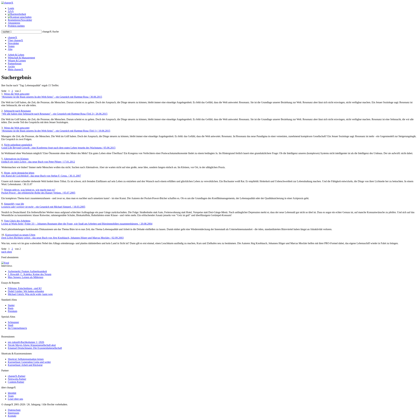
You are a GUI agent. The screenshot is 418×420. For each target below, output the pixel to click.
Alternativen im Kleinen (38, 160)
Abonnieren (14, 23)
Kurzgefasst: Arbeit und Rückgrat (25, 365)
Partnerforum (14, 63)
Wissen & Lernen (17, 60)
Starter (11, 305)
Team (11, 396)
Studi (10, 325)
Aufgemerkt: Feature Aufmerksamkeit (27, 271)
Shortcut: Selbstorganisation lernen (26, 359)
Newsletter (13, 43)
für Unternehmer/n (17, 328)
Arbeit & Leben (16, 54)
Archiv (11, 66)
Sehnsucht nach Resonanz (54, 112)
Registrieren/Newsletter (20, 20)
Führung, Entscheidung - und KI (24, 288)
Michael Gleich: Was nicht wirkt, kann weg (30, 294)
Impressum (13, 413)
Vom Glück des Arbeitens (76, 222)
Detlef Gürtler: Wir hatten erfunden (26, 291)
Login (11, 8)
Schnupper (13, 322)
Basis (10, 308)
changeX (12, 37)
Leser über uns (15, 398)
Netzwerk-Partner (17, 379)
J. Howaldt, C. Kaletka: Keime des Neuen (29, 274)
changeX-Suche (50, 31)
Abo (10, 49)
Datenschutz (14, 410)
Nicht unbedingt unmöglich (58, 146)
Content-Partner (16, 382)
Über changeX (15, 40)
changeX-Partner (16, 376)
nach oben (6, 251)
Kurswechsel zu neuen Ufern (62, 236)
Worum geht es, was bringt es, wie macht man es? (38, 191)
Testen (11, 46)
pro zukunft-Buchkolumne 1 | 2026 (26, 342)
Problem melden (16, 25)
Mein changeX (15, 69)
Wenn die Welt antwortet (51, 95)
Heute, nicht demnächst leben (41, 174)
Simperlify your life (43, 205)
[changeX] (7, 2)
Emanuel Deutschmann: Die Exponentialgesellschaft (35, 348)
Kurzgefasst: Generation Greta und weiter (29, 362)
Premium (12, 311)
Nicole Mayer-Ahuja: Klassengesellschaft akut (32, 345)
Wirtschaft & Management (21, 57)
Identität (12, 393)
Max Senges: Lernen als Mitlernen (25, 277)
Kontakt (12, 415)
